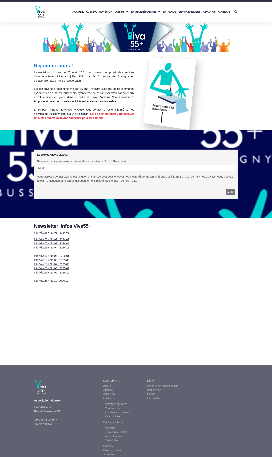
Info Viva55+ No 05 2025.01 (51, 255)
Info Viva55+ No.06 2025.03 (51, 260)
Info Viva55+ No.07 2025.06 (51, 264)
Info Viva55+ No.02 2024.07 (51, 239)
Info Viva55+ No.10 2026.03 (51, 280)
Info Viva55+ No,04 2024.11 (51, 247)
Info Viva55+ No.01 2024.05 (51, 232)
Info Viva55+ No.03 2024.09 (51, 243)
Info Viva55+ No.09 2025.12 (51, 272)
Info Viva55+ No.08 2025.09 (51, 268)
